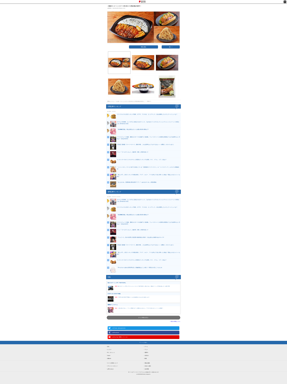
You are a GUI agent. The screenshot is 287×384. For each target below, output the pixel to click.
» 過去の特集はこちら (175, 321)
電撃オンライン (111, 101)
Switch (108, 355)
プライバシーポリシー (112, 366)
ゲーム (146, 346)
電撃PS (146, 352)
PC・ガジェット (111, 352)
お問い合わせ (110, 369)
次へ (170, 47)
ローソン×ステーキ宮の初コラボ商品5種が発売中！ (132, 101)
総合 (108, 346)
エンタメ (109, 349)
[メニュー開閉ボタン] (285, 2)
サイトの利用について (112, 363)
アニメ (146, 349)
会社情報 (147, 369)
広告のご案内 (148, 366)
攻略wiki (109, 358)
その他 (117, 101)
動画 (146, 358)
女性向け (147, 355)
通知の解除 (147, 363)
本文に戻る (143, 47)
